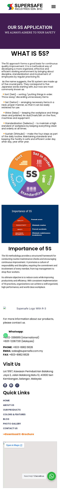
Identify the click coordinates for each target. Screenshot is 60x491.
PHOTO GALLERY (12, 423)
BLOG (6, 419)
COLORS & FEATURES (14, 414)
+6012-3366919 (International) (21, 337)
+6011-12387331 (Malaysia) (18, 341)
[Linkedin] (5, 385)
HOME (6, 400)
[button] (53, 6)
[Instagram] (17, 385)
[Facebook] (11, 385)
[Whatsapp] (5, 335)
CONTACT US (10, 428)
